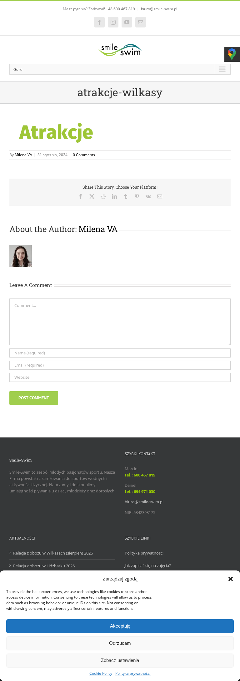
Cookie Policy (100, 673)
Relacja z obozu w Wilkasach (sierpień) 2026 (53, 553)
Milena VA (23, 154)
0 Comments (84, 154)
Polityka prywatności (133, 673)
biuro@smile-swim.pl (159, 9)
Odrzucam (120, 643)
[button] (231, 579)
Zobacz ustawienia (120, 660)
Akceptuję (120, 626)
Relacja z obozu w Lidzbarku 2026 (44, 566)
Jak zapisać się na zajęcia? (148, 565)
